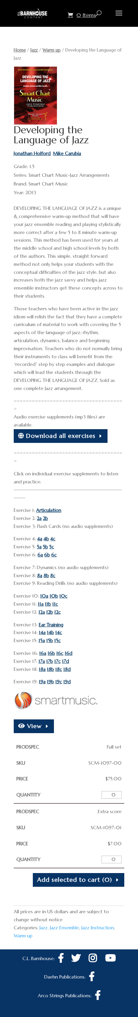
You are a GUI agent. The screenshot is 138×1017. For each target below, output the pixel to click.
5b (45, 547)
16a (42, 653)
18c (58, 669)
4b (46, 539)
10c (63, 596)
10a (44, 596)
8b (46, 575)
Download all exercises (59, 436)
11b (48, 604)
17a (42, 661)
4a (39, 539)
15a (42, 640)
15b (49, 640)
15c (57, 640)
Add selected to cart (74, 879)
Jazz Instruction (97, 928)
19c (58, 682)
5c (51, 547)
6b (47, 555)
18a (42, 669)
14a (42, 632)
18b (50, 669)
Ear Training (51, 625)
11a (41, 604)
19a (42, 682)
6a (40, 555)
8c (52, 575)
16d (68, 653)
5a (39, 547)
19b (50, 682)
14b (50, 632)
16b (51, 653)
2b (45, 518)
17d (65, 661)
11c (55, 604)
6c (54, 555)
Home (20, 50)
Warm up (52, 50)
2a (39, 518)
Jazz (34, 50)
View (33, 726)
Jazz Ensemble (64, 928)
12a (42, 612)
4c (52, 539)
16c (59, 653)
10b (54, 596)
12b (49, 612)
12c (57, 612)
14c (58, 632)
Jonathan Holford (32, 153)
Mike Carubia (67, 153)
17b (49, 661)
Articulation (48, 510)
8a (39, 575)
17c (57, 661)
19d (67, 682)
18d (67, 669)
